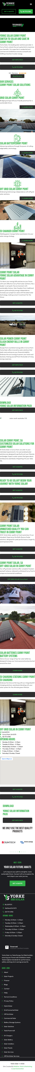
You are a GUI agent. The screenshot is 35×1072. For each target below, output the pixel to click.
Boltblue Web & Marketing (23, 1066)
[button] (30, 4)
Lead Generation (18, 1069)
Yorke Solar (15, 1064)
